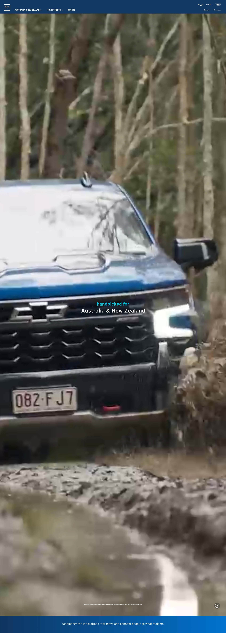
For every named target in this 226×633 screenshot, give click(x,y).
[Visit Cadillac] (218, 4)
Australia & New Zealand (28, 10)
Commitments (54, 10)
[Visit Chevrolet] (200, 4)
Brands (71, 10)
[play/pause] (217, 606)
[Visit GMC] (209, 4)
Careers (206, 10)
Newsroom (217, 10)
